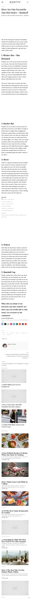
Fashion (3, 6)
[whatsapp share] (17, 324)
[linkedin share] (14, 324)
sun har (9, 334)
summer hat (24, 333)
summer (17, 333)
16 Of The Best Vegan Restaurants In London (15, 512)
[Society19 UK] (15, 2)
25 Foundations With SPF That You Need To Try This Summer (14, 540)
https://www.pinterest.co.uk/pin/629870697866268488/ (15, 320)
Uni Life (3, 478)
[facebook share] (2, 324)
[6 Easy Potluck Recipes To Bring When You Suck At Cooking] (15, 440)
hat (7, 333)
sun (4, 334)
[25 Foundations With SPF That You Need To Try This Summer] (15, 527)
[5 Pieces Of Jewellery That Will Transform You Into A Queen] (13, 396)
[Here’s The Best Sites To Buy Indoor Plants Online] (15, 557)
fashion (3, 333)
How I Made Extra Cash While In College (15, 483)
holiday (12, 333)
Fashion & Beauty (6, 536)
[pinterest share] (11, 324)
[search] (28, 2)
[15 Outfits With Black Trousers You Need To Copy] (13, 416)
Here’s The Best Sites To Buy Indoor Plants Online (13, 571)
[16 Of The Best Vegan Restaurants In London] (15, 498)
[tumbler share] (23, 324)
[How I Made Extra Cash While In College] (15, 469)
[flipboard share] (26, 324)
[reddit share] (20, 324)
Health (3, 597)
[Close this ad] (29, 598)
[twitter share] (5, 324)
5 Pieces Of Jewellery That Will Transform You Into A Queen (11, 406)
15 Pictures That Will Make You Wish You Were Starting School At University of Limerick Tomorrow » (17, 356)
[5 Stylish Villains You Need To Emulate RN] (13, 376)
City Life (4, 507)
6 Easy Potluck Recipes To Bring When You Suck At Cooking (14, 454)
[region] (15, 108)
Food (3, 449)
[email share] (8, 324)
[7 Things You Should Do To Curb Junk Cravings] (15, 588)
